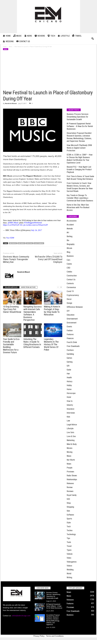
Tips (68, 538)
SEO (68, 499)
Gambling (70, 354)
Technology (71, 534)
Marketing (71, 440)
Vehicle (69, 554)
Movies (69, 448)
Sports (69, 518)
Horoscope (71, 393)
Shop (69, 503)
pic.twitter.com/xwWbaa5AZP (35, 225)
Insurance (70, 409)
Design (69, 303)
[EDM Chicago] (48, 16)
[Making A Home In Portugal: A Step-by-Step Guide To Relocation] (53, 297)
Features (70, 334)
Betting (69, 236)
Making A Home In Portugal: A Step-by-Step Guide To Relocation (52, 310)
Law (68, 420)
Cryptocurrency (73, 295)
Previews (70, 471)
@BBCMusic (13, 223)
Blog (68, 252)
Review (69, 487)
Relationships (72, 479)
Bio (68, 240)
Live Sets (70, 432)
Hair (68, 373)
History (69, 381)
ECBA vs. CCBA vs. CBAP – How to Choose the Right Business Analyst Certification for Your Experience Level (79, 159)
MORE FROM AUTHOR (28, 287)
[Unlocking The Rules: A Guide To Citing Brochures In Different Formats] (32, 330)
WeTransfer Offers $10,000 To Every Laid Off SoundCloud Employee (48, 259)
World (69, 573)
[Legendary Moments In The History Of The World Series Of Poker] (53, 330)
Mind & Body (72, 444)
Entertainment (72, 319)
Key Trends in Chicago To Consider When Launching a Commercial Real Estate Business (80, 198)
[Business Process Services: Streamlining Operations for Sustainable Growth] (40, 595)
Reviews (70, 491)
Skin (68, 511)
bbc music (13, 243)
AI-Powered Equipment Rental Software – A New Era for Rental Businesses (80, 126)
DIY (68, 311)
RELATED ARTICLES (11, 287)
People (69, 468)
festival (29, 243)
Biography (71, 244)
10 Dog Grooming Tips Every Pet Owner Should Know (12, 309)
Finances (70, 338)
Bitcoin (69, 248)
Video (69, 558)
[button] (92, 38)
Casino (69, 264)
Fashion (70, 330)
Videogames (72, 562)
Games (69, 358)
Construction (72, 275)
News (10, 46)
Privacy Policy (38, 636)
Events (69, 326)
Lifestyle (70, 428)
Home (4, 46)
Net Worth (71, 460)
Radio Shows (72, 475)
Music (69, 456)
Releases (70, 483)
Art (68, 232)
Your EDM (10, 238)
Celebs (69, 271)
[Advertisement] (48, 70)
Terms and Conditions (55, 636)
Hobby (69, 385)
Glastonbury (38, 243)
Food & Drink (72, 342)
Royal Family (72, 495)
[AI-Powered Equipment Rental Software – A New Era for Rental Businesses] (40, 607)
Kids (68, 417)
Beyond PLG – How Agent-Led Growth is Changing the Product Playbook (79, 169)
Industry (70, 405)
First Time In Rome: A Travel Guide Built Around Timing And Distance (80, 177)
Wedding (70, 569)
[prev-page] (58, 287)
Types (69, 550)
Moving (69, 452)
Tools (69, 542)
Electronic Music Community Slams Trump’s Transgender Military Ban (16, 259)
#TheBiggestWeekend (33, 223)
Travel (69, 546)
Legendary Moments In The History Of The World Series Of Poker (51, 344)
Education (70, 315)
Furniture (70, 350)
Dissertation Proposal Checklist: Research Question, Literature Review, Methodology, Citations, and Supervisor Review (79, 137)
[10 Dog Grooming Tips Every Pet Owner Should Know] (12, 297)
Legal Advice (72, 424)
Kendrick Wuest (11, 103)
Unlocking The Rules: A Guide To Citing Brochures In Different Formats (32, 343)
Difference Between (75, 307)
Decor (69, 299)
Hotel (69, 397)
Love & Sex (71, 436)
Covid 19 (70, 291)
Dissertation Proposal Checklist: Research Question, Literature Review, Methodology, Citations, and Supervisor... (53, 619)
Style (69, 522)
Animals (70, 228)
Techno (69, 530)
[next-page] (61, 287)
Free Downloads (73, 346)
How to (69, 401)
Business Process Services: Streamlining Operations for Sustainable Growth (78, 117)
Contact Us (71, 279)
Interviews (71, 413)
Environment (71, 322)
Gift (68, 366)
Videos (69, 566)
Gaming (69, 362)
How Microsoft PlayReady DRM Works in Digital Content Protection (79, 148)
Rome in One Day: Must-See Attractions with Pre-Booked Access (78, 207)
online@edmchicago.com (21, 616)
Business (70, 256)
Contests (70, 283)
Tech (69, 526)
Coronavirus (71, 287)
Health (69, 377)
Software (70, 515)
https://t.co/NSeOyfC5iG (13, 225)
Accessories (72, 221)
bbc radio (21, 243)
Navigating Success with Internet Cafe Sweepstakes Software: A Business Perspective (32, 313)
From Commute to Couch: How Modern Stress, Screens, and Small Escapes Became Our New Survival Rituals (80, 187)
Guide (69, 369)
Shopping (70, 507)
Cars (68, 260)
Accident (70, 224)
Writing (69, 577)
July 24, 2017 (36, 230)
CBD (68, 268)
